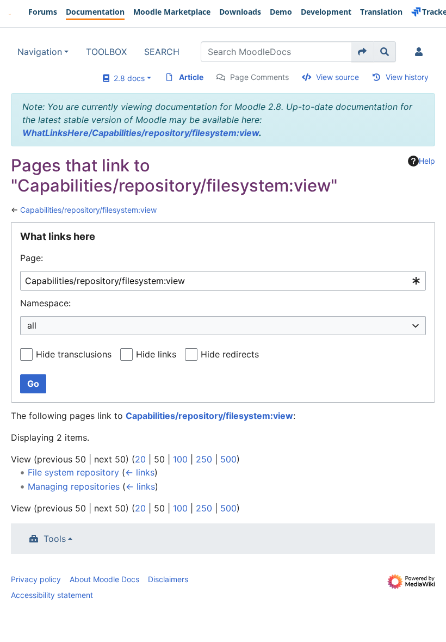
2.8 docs (127, 78)
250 (204, 459)
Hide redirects (230, 354)
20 (140, 459)
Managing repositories (74, 486)
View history (407, 77)
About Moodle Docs (104, 579)
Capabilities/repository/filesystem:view (88, 209)
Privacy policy (36, 579)
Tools (55, 538)
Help (427, 160)
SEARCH (161, 51)
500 (228, 459)
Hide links (156, 354)
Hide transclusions (74, 354)
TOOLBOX (106, 51)
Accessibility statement (52, 595)
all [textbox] (31, 325)
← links (139, 472)
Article (191, 77)
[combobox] (223, 281)
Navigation (39, 51)
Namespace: (45, 303)
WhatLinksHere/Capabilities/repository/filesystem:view (140, 132)
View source (337, 77)
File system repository (73, 472)
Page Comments (259, 77)
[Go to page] (362, 51)
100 (180, 459)
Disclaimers (168, 579)
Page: (31, 257)
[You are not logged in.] (421, 52)
